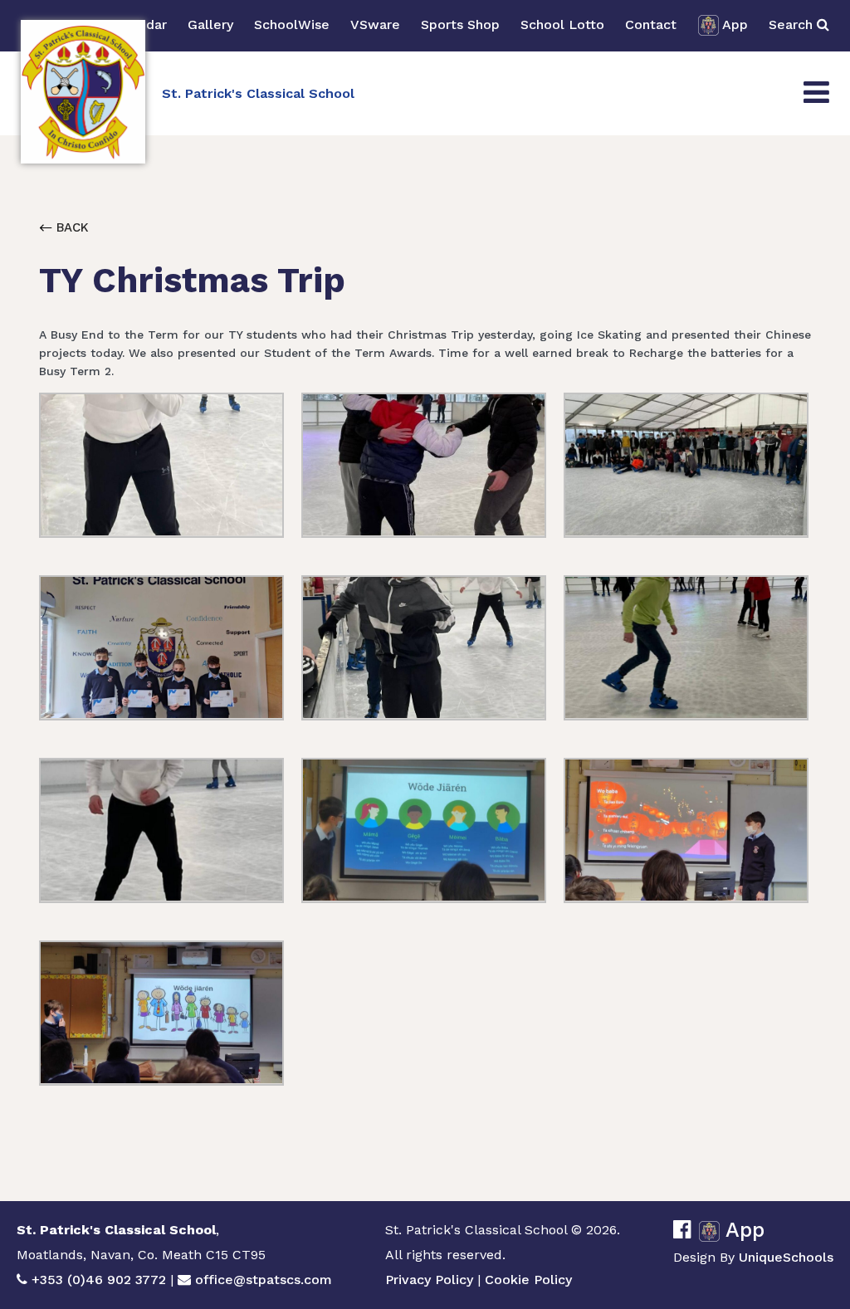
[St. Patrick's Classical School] (83, 92)
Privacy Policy (429, 1279)
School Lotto (562, 24)
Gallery (210, 24)
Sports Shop (460, 24)
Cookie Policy (528, 1279)
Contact (651, 24)
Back (70, 227)
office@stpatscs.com (263, 1279)
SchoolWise (292, 24)
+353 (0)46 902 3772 (99, 1279)
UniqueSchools (786, 1257)
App (735, 24)
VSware (375, 24)
